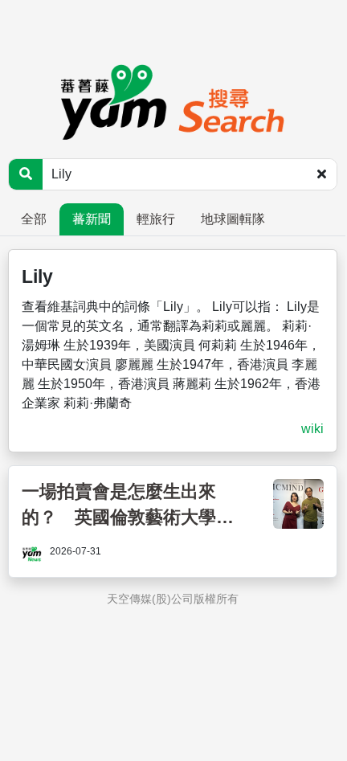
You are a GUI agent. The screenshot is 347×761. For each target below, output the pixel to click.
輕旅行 (156, 219)
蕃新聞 (91, 219)
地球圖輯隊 (233, 219)
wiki (312, 429)
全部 (34, 219)
